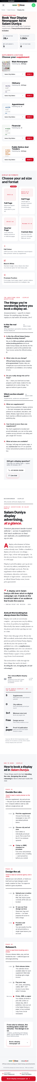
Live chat (14, 475)
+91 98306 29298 (17, 470)
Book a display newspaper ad (14, 1042)
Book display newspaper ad (17, 1079)
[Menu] (3, 5)
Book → (29, 74)
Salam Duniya (11, 10)
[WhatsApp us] (33, 5)
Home (3, 10)
